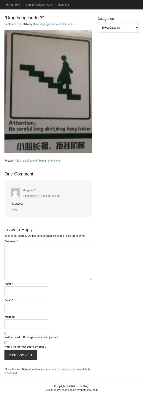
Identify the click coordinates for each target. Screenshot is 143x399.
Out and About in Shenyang (43, 160)
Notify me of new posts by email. (25, 346)
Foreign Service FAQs (39, 4)
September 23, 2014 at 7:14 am (41, 196)
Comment (11, 241)
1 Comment (66, 24)
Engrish (21, 160)
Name (8, 283)
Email (8, 300)
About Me (63, 4)
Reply (14, 209)
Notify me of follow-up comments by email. (31, 337)
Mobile (49, 390)
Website (9, 316)
